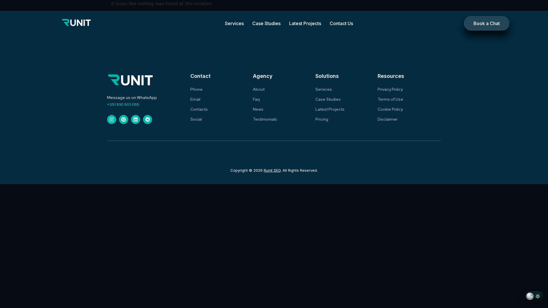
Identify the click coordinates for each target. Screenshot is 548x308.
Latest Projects (305, 23)
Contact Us (341, 23)
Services (234, 23)
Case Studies (266, 23)
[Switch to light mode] (534, 297)
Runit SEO (272, 170)
